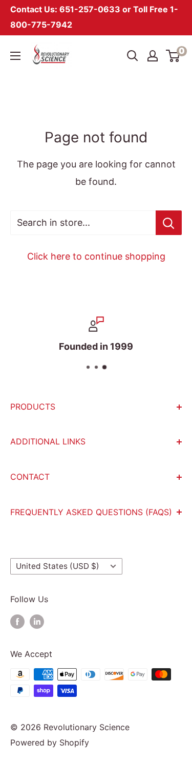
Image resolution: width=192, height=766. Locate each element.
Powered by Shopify (49, 742)
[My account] (152, 55)
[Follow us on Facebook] (17, 621)
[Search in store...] (169, 222)
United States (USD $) (57, 566)
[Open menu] (15, 56)
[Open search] (132, 55)
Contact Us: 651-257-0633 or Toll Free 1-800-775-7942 (94, 17)
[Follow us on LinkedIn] (37, 621)
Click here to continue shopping (96, 256)
